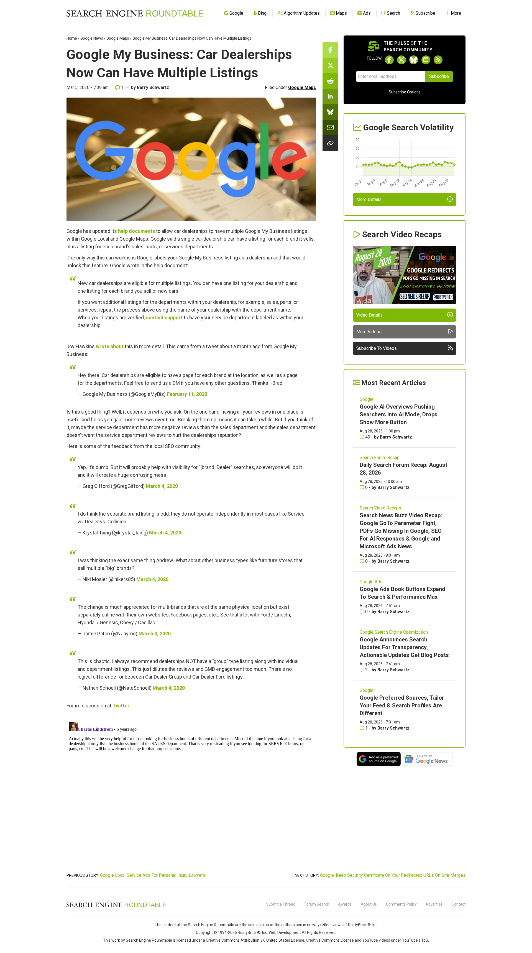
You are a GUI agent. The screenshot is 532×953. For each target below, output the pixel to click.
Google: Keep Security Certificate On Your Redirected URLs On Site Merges (393, 875)
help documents (136, 231)
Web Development (285, 932)
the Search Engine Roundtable (208, 925)
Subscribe (439, 76)
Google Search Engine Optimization (394, 632)
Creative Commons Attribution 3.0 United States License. (255, 940)
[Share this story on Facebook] (330, 50)
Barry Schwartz (153, 87)
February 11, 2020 (187, 394)
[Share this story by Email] (330, 127)
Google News (91, 38)
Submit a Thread (280, 904)
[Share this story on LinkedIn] (330, 96)
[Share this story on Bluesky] (330, 112)
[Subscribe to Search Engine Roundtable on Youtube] (425, 59)
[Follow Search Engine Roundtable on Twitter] (401, 59)
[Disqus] (191, 789)
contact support (164, 317)
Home (71, 38)
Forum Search (317, 904)
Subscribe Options (405, 92)
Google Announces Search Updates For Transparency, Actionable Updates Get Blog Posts (404, 647)
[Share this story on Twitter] (330, 65)
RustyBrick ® (249, 932)
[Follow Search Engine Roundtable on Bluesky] (413, 59)
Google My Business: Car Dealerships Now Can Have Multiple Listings (191, 38)
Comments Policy (401, 904)
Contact (459, 904)
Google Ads (371, 581)
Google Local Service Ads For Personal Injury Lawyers (152, 875)
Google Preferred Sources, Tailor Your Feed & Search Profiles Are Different (402, 705)
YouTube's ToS (415, 940)
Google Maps (117, 38)
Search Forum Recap (380, 457)
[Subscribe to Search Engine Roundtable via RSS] (438, 59)
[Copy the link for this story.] (330, 143)
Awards (345, 904)
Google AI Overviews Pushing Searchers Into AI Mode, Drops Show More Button (399, 414)
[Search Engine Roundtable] (116, 906)
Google (367, 399)
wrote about (110, 346)
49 (367, 437)
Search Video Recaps (380, 508)
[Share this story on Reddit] (330, 81)
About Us (369, 904)
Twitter (120, 706)
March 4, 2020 (162, 486)
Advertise (434, 904)
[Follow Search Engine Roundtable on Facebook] (389, 59)
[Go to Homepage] (134, 13)
